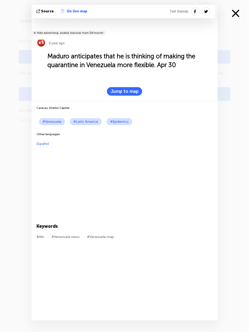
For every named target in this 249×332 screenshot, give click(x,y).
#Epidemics (119, 122)
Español (42, 144)
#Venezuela (52, 122)
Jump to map (125, 91)
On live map (77, 11)
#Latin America (85, 122)
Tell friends (178, 11)
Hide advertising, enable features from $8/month (70, 33)
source (47, 11)
